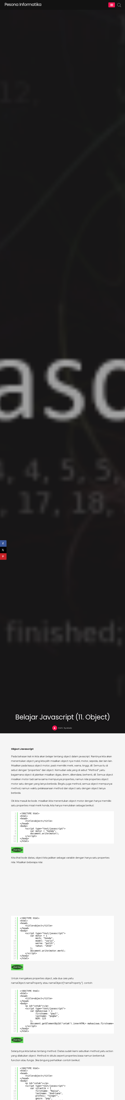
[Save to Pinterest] (3, 556)
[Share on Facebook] (3, 543)
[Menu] (111, 4)
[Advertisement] (62, 891)
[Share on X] (3, 550)
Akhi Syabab (65, 728)
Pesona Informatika (23, 4)
